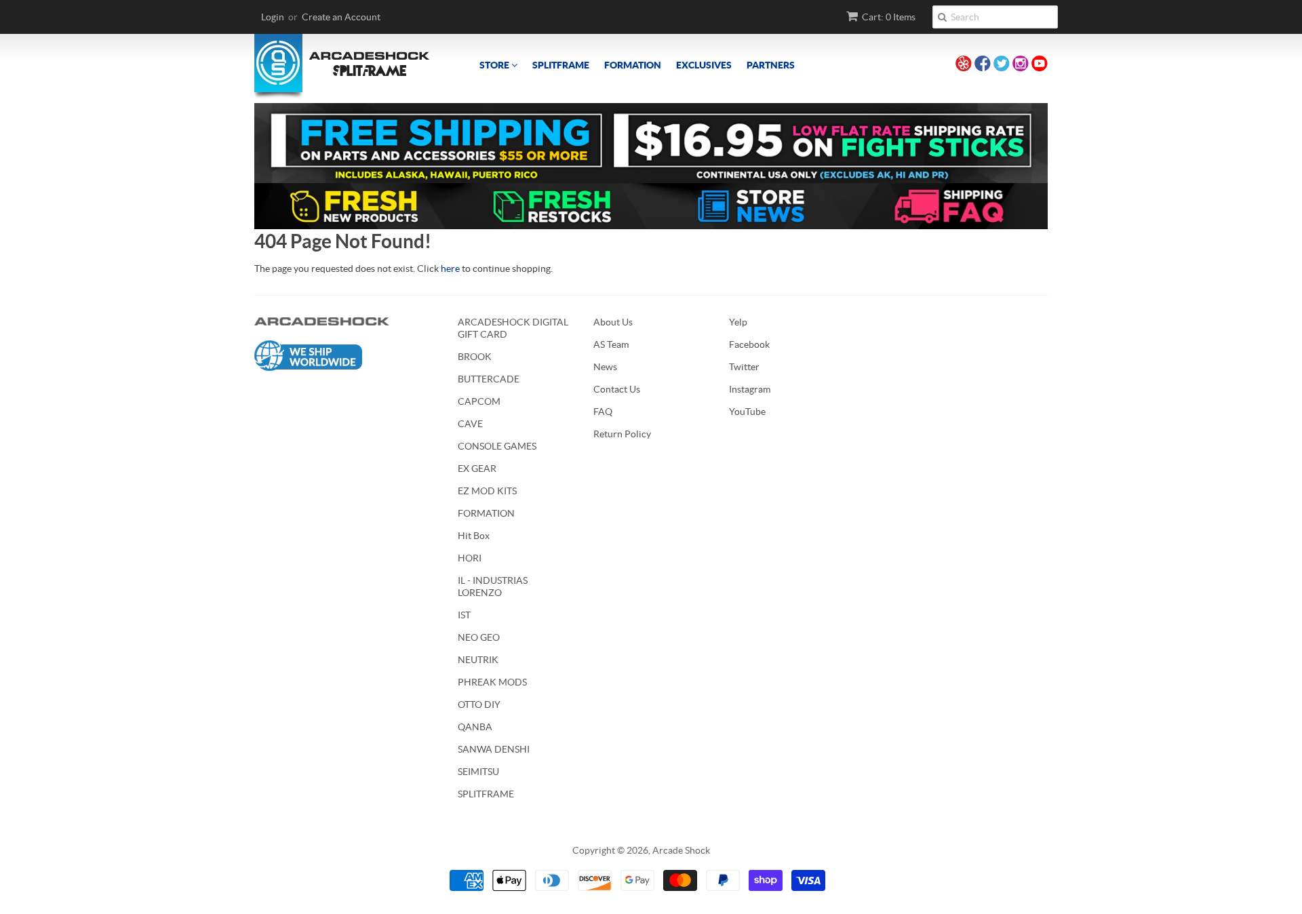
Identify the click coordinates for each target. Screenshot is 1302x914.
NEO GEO (479, 637)
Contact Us (616, 389)
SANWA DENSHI (494, 749)
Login (272, 17)
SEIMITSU (478, 771)
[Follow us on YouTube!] (1039, 65)
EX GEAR (477, 468)
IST (464, 615)
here (450, 268)
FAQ (602, 411)
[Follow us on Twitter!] (1001, 65)
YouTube (747, 411)
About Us (613, 322)
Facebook (749, 344)
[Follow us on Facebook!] (982, 65)
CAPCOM (479, 401)
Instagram (749, 389)
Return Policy (622, 434)
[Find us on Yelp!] (963, 65)
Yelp (738, 322)
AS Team (611, 344)
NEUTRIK (478, 659)
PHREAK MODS (492, 682)
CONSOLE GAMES (497, 446)
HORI (469, 558)
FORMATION (632, 65)
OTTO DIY (479, 704)
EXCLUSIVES (704, 65)
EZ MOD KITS (487, 490)
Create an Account (341, 17)
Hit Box (474, 535)
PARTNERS (771, 65)
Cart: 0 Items (888, 17)
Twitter (744, 366)
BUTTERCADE (488, 379)
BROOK (475, 356)
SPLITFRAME (560, 65)
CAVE (470, 423)
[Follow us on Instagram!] (1020, 65)
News (605, 366)
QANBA (475, 726)
